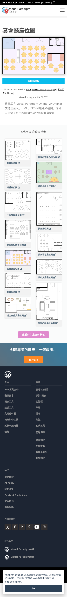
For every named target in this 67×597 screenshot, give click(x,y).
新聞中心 (40, 445)
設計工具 (9, 407)
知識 (38, 419)
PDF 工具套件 (12, 389)
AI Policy (9, 482)
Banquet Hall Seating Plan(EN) (41, 89)
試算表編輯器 (11, 425)
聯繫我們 (40, 457)
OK (33, 588)
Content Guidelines (16, 495)
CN (42, 97)
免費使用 (33, 359)
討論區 (39, 401)
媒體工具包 (41, 451)
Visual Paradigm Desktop (40, 2)
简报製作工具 (11, 419)
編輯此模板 (33, 80)
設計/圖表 (41, 395)
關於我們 (40, 439)
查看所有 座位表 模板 (33, 334)
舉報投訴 (9, 507)
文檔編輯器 (10, 413)
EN (38, 97)
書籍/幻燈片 (42, 389)
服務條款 (9, 476)
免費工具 (40, 425)
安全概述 (9, 501)
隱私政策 (9, 488)
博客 (38, 413)
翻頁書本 (9, 395)
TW (45, 97)
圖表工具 (9, 401)
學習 (38, 407)
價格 (7, 431)
